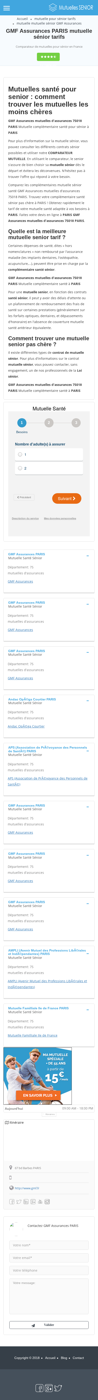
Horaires (50, 1114)
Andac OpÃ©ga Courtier (26, 726)
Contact (78, 1358)
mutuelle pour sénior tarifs (55, 19)
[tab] (49, 556)
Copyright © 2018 (27, 1358)
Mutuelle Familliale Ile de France (32, 1035)
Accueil (22, 19)
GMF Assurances (20, 581)
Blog (64, 1358)
